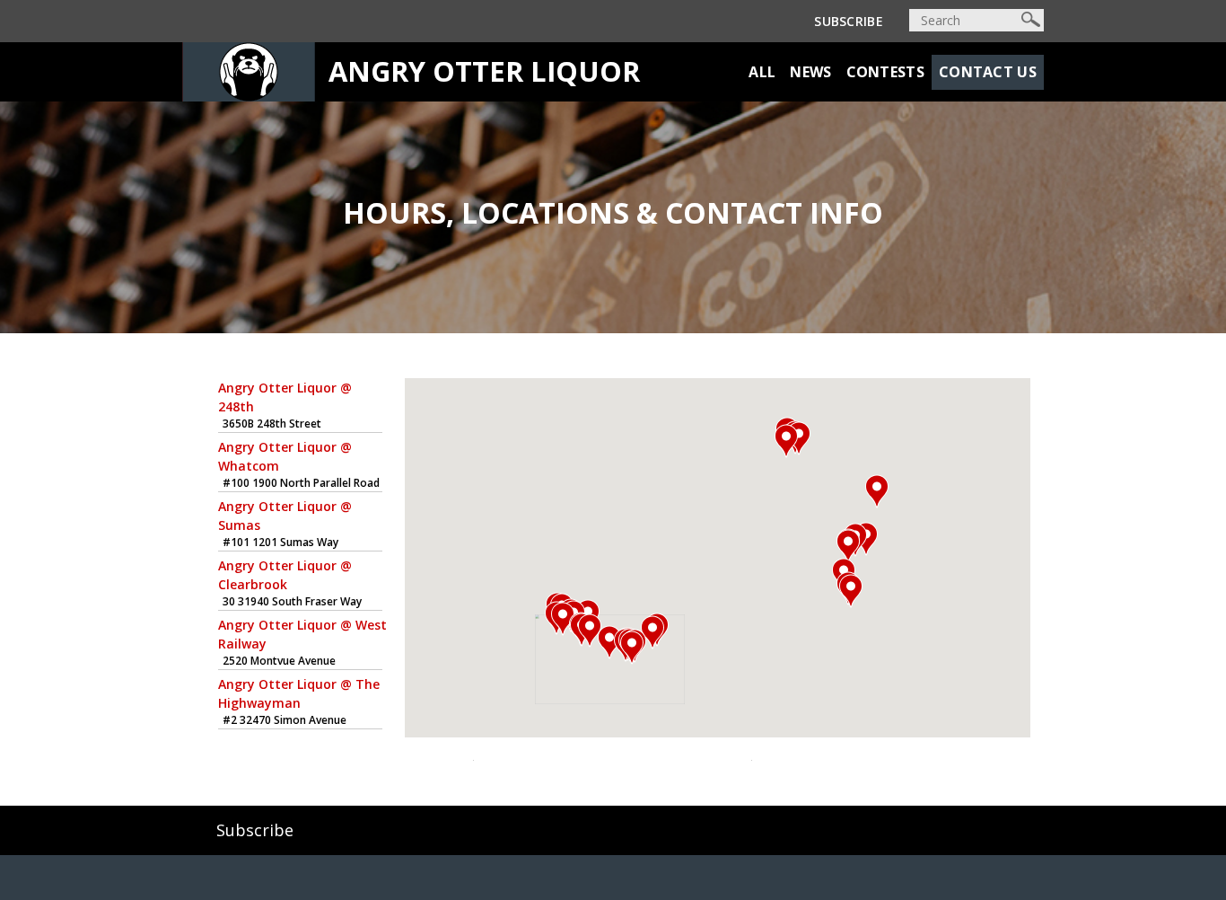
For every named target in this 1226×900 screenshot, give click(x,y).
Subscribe (848, 21)
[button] (609, 642)
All (762, 72)
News (810, 72)
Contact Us (988, 72)
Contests (885, 72)
